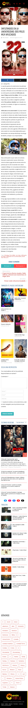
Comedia (16, 639)
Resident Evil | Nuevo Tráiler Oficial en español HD (19, 533)
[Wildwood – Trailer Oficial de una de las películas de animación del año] (6, 518)
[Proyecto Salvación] (7, 318)
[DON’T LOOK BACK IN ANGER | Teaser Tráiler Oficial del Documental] (6, 586)
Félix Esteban (5, 37)
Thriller (4, 687)
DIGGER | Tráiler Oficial (18, 567)
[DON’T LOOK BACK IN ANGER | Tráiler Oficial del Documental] (6, 510)
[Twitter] (20, 80)
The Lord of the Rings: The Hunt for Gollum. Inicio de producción (19, 560)
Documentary (16, 652)
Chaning (6, 255)
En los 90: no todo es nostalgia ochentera (20, 360)
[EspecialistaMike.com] (6, 5)
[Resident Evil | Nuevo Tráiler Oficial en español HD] (6, 535)
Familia (16, 656)
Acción (6, 467)
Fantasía (12, 661)
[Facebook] (7, 80)
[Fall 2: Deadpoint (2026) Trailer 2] (6, 527)
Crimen (12, 648)
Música (12, 674)
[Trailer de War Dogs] (21, 324)
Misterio (12, 669)
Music (19, 669)
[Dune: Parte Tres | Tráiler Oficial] (6, 577)
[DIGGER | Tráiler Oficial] (6, 569)
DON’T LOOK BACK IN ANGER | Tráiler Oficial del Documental (19, 509)
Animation (5, 630)
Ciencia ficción (6, 639)
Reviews (11, 703)
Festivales (15, 703)
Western (12, 687)
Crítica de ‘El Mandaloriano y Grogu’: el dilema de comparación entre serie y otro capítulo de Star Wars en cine (12, 479)
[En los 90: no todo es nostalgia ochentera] (21, 348)
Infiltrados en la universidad (13, 256)
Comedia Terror (20, 643)
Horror (4, 669)
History (22, 665)
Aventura (14, 630)
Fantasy (4, 661)
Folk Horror (5, 665)
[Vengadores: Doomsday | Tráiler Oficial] (6, 543)
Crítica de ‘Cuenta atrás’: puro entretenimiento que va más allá (10, 459)
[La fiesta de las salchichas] (7, 348)
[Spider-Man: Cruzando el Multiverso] (21, 292)
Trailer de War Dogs (19, 335)
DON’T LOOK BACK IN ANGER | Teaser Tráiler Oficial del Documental (19, 585)
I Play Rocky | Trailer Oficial (19, 550)
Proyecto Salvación (6, 324)
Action (15, 622)
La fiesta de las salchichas (5, 360)
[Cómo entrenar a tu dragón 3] (7, 297)
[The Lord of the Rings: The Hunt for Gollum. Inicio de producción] (6, 560)
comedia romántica (7, 643)
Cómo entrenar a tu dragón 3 (6, 309)
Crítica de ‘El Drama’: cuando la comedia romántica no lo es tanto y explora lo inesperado (11, 486)
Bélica (13, 635)
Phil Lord (5, 257)
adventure (5, 626)
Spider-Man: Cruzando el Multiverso (20, 298)
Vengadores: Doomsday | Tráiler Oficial (18, 542)
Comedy (4, 648)
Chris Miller (12, 255)
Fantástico (21, 661)
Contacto (21, 703)
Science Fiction (19, 678)
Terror (18, 683)
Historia (14, 665)
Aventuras (5, 635)
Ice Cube (18, 255)
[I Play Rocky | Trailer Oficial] (6, 552)
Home (2, 703)
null (24, 674)
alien (13, 626)
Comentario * (4, 376)
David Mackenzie (17, 467)
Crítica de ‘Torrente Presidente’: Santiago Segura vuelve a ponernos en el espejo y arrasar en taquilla (13, 494)
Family (23, 656)
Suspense (5, 683)
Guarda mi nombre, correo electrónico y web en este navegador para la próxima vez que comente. (14, 404)
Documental (5, 652)
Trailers (6, 703)
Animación (21, 626)
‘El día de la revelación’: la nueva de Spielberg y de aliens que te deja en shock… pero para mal (12, 472)
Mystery (4, 674)
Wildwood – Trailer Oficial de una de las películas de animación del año (19, 518)
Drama (4, 656)
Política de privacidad (6, 705)
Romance (9, 678)
